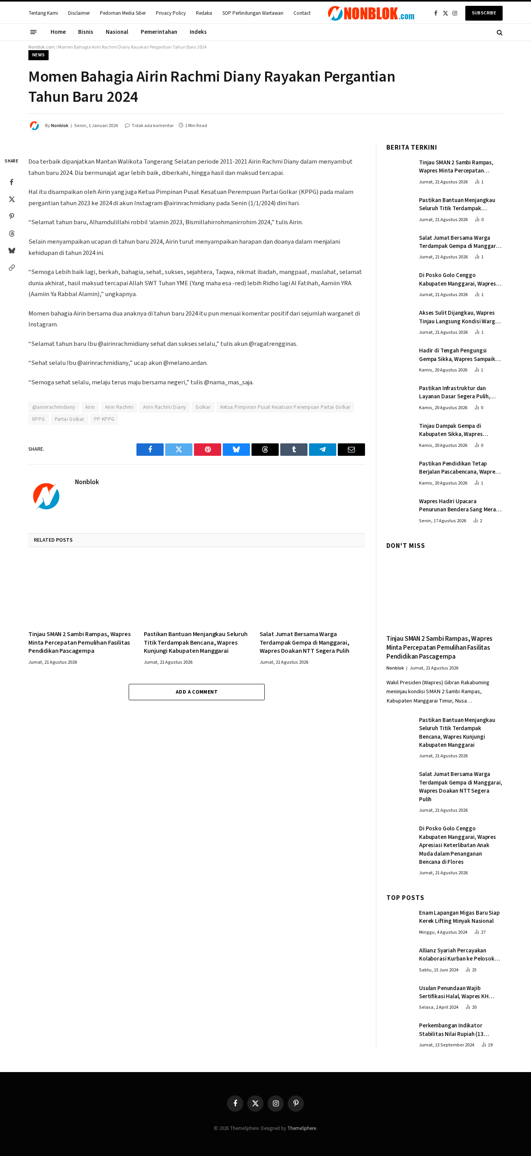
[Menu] (33, 32)
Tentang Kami (43, 13)
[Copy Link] (11, 267)
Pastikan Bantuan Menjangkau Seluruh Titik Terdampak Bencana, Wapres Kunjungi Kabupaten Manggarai (195, 643)
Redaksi (204, 13)
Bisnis (85, 32)
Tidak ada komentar (152, 125)
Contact (302, 13)
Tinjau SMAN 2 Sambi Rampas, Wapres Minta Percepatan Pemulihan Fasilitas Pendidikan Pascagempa (79, 643)
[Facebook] (11, 182)
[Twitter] (11, 199)
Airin (90, 407)
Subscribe (484, 13)
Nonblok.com (41, 47)
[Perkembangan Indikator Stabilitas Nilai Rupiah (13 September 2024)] (399, 1033)
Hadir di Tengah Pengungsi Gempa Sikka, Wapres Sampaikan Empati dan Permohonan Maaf (460, 355)
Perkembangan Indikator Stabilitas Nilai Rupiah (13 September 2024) (451, 1030)
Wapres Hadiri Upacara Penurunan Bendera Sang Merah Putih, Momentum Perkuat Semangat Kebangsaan (459, 505)
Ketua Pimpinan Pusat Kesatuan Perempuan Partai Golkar (285, 407)
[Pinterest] (11, 216)
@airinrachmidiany (53, 407)
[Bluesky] (11, 250)
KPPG (38, 419)
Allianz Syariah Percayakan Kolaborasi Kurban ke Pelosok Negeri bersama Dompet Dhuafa (459, 955)
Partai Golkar (69, 419)
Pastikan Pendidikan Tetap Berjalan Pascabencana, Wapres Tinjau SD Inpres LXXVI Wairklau (458, 468)
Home (58, 32)
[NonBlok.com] (371, 13)
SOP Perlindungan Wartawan (252, 13)
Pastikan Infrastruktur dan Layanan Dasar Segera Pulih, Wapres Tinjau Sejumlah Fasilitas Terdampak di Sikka (460, 392)
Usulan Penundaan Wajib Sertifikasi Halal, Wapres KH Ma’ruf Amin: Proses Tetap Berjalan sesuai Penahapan (454, 992)
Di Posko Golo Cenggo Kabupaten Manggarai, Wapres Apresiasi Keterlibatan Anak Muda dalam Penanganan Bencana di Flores (457, 279)
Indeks (198, 32)
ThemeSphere (301, 1128)
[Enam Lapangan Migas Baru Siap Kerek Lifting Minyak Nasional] (399, 921)
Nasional (117, 32)
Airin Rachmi (119, 407)
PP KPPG (104, 419)
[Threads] (11, 233)
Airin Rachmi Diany (164, 407)
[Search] (499, 32)
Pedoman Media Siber (123, 13)
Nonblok (59, 125)
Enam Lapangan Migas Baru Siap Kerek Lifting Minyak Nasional (459, 917)
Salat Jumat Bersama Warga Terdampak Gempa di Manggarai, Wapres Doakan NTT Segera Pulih (304, 643)
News (38, 55)
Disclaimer (79, 13)
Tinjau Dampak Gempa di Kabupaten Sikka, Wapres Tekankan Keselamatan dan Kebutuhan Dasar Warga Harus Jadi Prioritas (457, 430)
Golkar (203, 407)
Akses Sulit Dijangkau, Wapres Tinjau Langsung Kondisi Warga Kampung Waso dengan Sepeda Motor (458, 317)
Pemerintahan (159, 32)
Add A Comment (197, 692)
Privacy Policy (171, 13)
